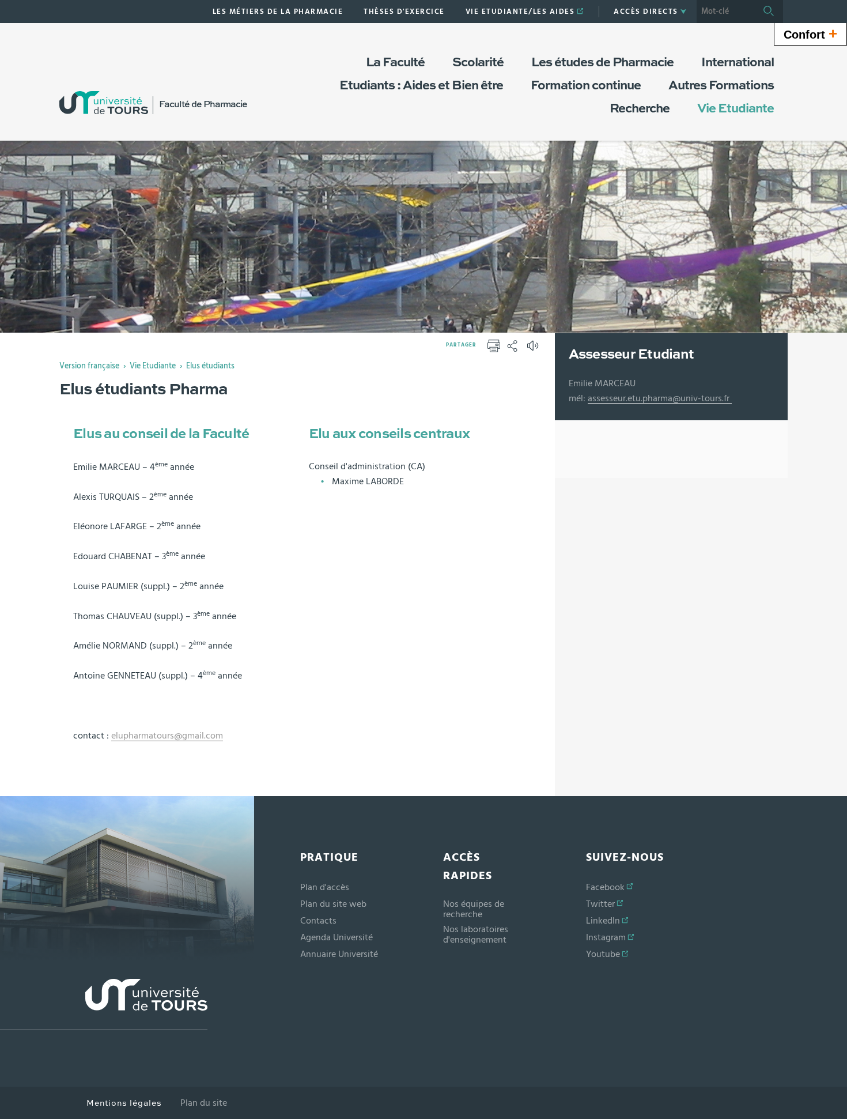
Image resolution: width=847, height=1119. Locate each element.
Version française (89, 366)
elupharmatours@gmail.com (167, 735)
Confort (810, 33)
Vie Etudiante (153, 366)
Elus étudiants (210, 366)
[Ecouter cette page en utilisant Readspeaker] (534, 349)
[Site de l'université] (103, 1004)
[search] (725, 11)
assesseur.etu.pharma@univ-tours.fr (660, 398)
